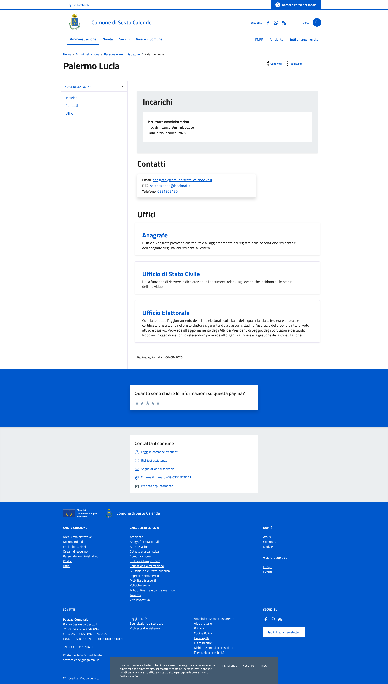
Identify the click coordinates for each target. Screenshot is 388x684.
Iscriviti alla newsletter (284, 632)
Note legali (201, 638)
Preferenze (229, 666)
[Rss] (280, 619)
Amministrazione (87, 54)
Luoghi (267, 566)
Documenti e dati (74, 541)
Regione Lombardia (78, 5)
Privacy (199, 628)
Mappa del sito (89, 678)
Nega (264, 666)
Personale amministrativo (122, 54)
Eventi (267, 571)
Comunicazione (140, 556)
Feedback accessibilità (209, 652)
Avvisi (267, 536)
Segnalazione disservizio (146, 623)
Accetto (248, 666)
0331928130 (167, 191)
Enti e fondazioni (74, 546)
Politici (67, 561)
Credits (73, 678)
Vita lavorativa (140, 599)
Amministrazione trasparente (214, 618)
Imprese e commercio (144, 575)
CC (65, 678)
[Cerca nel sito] (317, 22)
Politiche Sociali (140, 585)
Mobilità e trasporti (143, 580)
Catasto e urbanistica (144, 551)
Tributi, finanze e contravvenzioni (153, 590)
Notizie (268, 546)
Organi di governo (75, 551)
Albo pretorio (203, 623)
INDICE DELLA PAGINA (77, 87)
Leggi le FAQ (138, 618)
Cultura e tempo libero (145, 561)
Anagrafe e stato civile (145, 541)
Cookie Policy (203, 633)
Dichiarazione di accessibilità (213, 647)
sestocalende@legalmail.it (170, 185)
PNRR (259, 39)
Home (67, 54)
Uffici (66, 565)
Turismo (135, 595)
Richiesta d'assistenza (145, 628)
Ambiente (276, 39)
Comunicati (271, 541)
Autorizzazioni (139, 546)
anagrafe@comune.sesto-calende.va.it (182, 180)
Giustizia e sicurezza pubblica (150, 570)
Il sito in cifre (203, 642)
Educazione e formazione (147, 565)
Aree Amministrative (77, 536)
